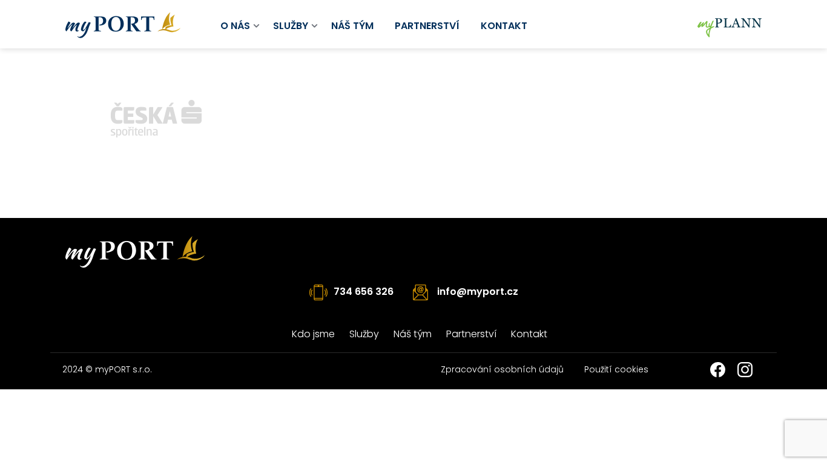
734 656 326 (364, 291)
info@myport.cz (477, 291)
